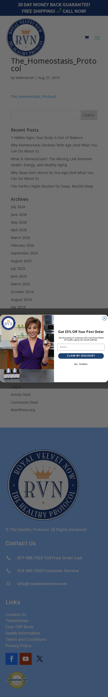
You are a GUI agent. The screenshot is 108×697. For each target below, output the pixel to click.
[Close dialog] (104, 318)
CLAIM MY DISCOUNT (81, 356)
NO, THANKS (80, 364)
